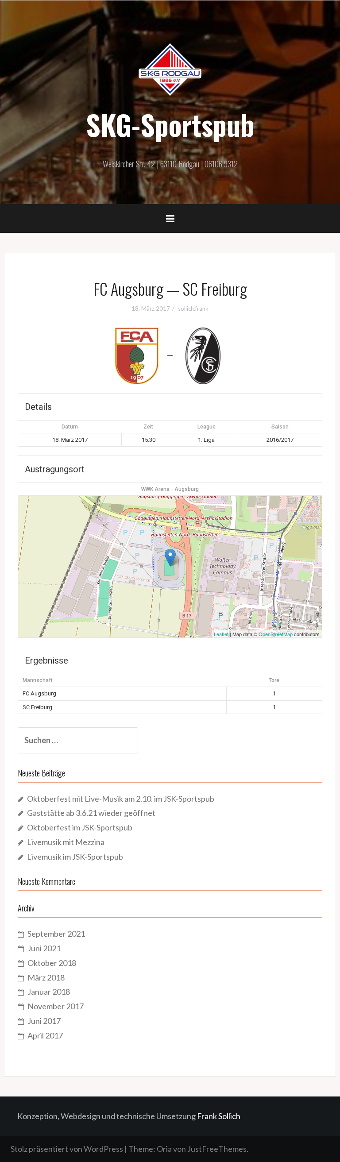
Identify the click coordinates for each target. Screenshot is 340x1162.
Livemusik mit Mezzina (65, 842)
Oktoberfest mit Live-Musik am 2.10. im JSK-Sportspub (120, 798)
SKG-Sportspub (170, 124)
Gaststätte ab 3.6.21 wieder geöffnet (91, 813)
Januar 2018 (48, 991)
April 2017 (45, 1035)
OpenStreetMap (276, 633)
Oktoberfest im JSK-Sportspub (79, 827)
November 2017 (55, 1006)
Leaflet (221, 633)
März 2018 (46, 977)
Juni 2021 (44, 948)
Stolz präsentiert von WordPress (67, 1149)
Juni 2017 (44, 1021)
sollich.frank (193, 308)
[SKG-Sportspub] (170, 68)
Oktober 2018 (51, 963)
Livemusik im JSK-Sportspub (75, 856)
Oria (164, 1149)
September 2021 (56, 933)
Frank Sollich (218, 1116)
